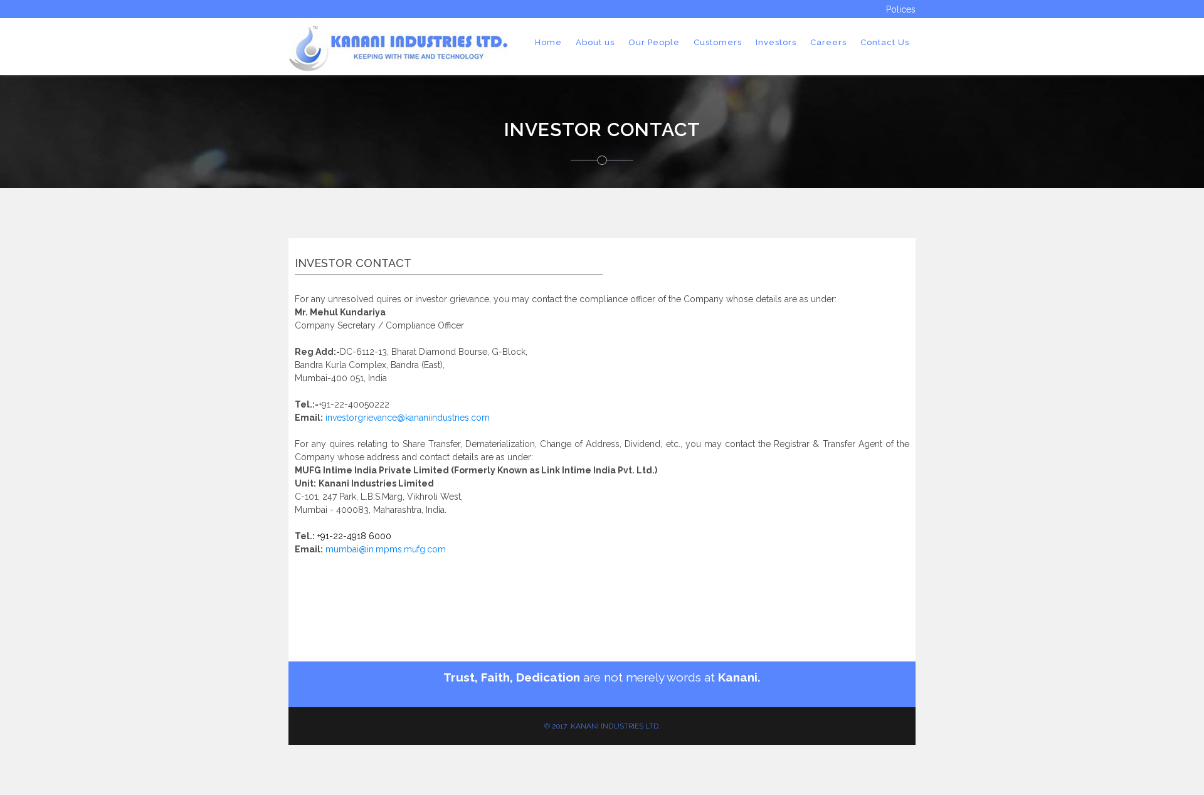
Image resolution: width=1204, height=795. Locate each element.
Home (548, 42)
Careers (828, 42)
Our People (654, 42)
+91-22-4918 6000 (353, 536)
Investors (776, 42)
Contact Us (884, 42)
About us (595, 42)
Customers (718, 42)
